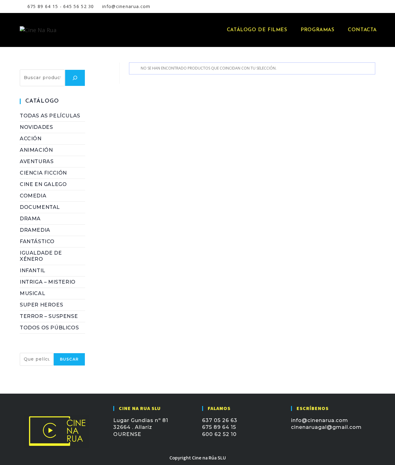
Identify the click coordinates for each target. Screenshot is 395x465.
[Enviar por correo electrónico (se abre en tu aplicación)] (357, 6)
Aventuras (36, 161)
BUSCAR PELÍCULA (46, 349)
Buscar (30, 66)
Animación (36, 150)
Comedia (33, 196)
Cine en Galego (43, 184)
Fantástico (37, 241)
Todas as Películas (50, 116)
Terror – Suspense (49, 316)
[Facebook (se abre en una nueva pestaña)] (342, 6)
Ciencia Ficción (43, 173)
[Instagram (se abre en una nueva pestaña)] (350, 6)
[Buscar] (75, 78)
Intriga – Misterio (48, 282)
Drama (30, 219)
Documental (40, 207)
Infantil (32, 270)
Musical (32, 293)
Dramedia (35, 230)
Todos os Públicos (49, 328)
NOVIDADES (36, 127)
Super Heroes (41, 305)
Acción (31, 139)
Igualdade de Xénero (41, 256)
